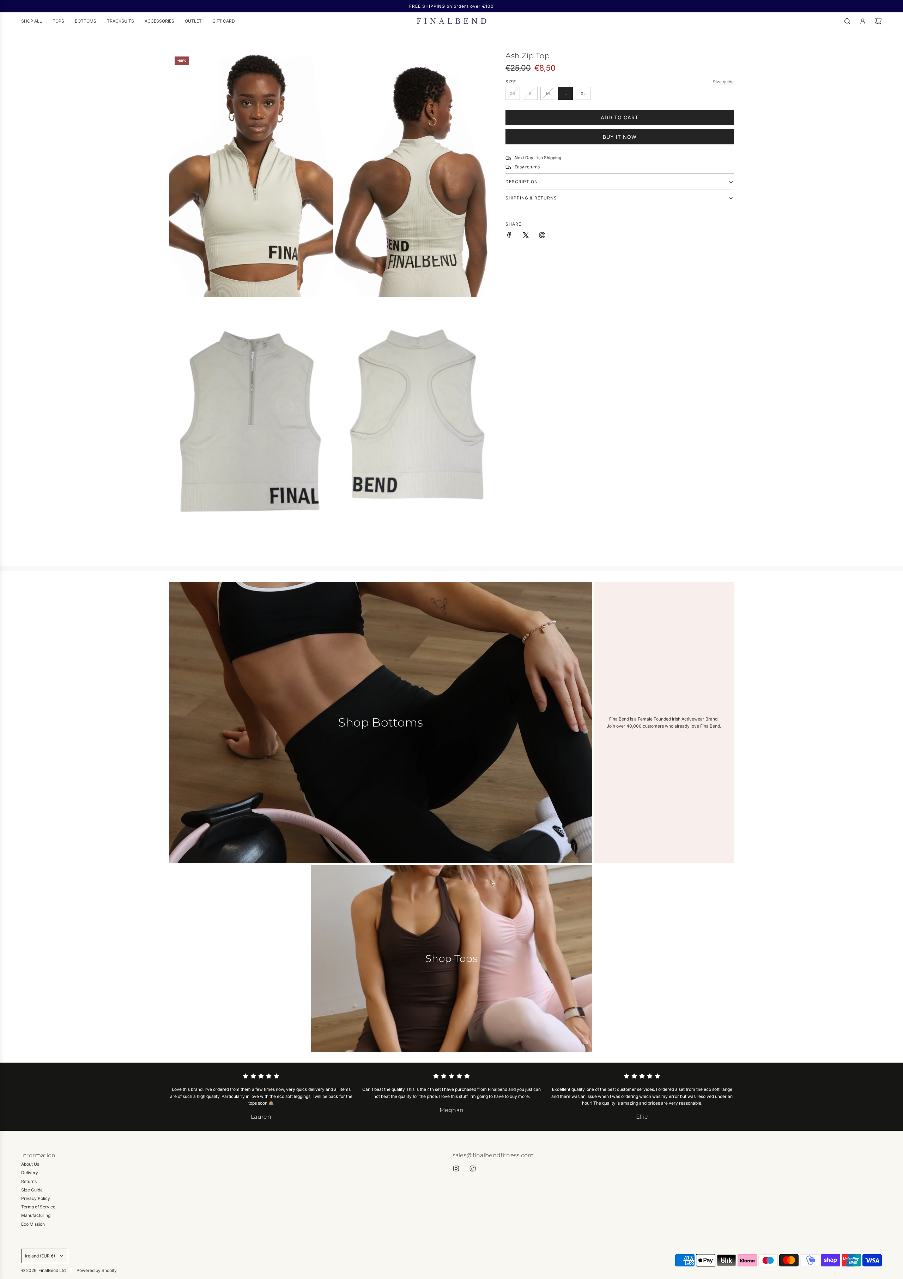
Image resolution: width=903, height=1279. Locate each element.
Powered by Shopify (97, 1270)
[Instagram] (456, 1168)
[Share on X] (525, 236)
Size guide (723, 82)
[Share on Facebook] (509, 236)
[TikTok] (472, 1168)
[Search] (847, 21)
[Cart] (878, 21)
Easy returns (527, 167)
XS (512, 93)
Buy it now (620, 137)
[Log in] (863, 21)
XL (583, 93)
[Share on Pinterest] (542, 236)
